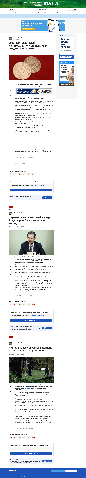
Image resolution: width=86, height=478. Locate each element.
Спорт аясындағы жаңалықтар (19, 339)
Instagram (48, 197)
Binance (17, 84)
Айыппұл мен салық (61, 12)
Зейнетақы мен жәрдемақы (49, 12)
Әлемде (10, 209)
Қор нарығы (34, 12)
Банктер (16, 12)
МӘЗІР (13, 9)
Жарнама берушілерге (71, 470)
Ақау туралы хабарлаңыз (58, 470)
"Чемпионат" (27, 388)
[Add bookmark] (10, 99)
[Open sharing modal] (10, 95)
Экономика (40, 12)
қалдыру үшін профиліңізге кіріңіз (37, 185)
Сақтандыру (22, 12)
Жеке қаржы (28, 12)
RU (69, 9)
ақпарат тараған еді (38, 424)
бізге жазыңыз (29, 157)
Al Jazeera (17, 265)
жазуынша (30, 407)
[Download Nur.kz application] (43, 4)
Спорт (10, 339)
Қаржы (10, 12)
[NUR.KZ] (43, 9)
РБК (16, 280)
